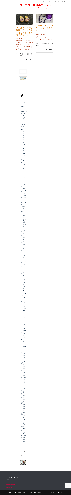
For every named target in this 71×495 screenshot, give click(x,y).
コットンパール (23, 170)
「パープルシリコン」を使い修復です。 (44, 28)
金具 (29, 50)
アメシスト (22, 48)
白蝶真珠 (23, 409)
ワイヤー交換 (48, 39)
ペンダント (23, 334)
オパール (23, 151)
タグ (24, 221)
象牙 (24, 432)
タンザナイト (23, 223)
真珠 (24, 416)
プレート (23, 303)
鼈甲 (24, 445)
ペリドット (23, 322)
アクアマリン (23, 132)
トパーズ (23, 238)
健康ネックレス (23, 384)
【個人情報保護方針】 (12, 484)
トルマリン (23, 245)
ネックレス (23, 249)
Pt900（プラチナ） (21, 46)
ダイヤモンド (19, 50)
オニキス (23, 147)
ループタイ (23, 365)
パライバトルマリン (23, 261)
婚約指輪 (23, 396)
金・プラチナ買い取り (23, 435)
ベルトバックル (23, 330)
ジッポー (23, 185)
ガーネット (23, 154)
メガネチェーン (23, 346)
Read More (28, 60)
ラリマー (23, 358)
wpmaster (19, 40)
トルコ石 (23, 242)
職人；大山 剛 (46, 1)
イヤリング (29, 48)
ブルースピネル (23, 293)
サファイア (23, 174)
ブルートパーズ (23, 299)
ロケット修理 (23, 376)
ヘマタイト (23, 318)
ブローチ (23, 311)
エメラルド (23, 143)
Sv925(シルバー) (23, 125)
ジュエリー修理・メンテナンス (23, 196)
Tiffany (23, 130)
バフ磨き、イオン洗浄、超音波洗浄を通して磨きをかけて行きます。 (24, 31)
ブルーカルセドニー (23, 288)
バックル (23, 256)
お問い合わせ (61, 1)
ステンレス (23, 214)
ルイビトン (23, 369)
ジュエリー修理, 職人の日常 (23, 203)
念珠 (24, 399)
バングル (23, 269)
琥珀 (24, 406)
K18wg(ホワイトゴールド (23, 44)
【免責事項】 (9, 487)
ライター (23, 351)
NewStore (52, 492)
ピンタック (23, 283)
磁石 (24, 423)
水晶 (24, 405)
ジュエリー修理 (23, 190)
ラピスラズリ (23, 354)
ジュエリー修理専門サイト (35, 5)
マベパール (23, 338)
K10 (24, 102)
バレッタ (23, 265)
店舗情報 (54, 1)
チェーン (23, 227)
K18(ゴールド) (29, 42)
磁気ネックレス (23, 419)
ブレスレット (23, 307)
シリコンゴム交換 (23, 210)
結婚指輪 (23, 425)
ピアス (26, 50)
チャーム (23, 234)
